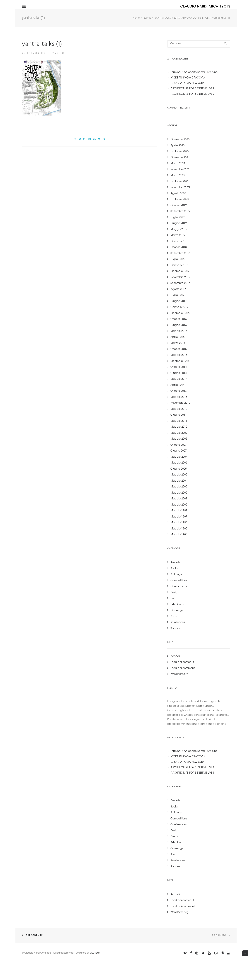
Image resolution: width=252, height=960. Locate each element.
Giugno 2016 (178, 325)
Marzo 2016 (177, 343)
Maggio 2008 (178, 439)
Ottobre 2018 (178, 247)
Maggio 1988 (178, 529)
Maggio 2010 (178, 427)
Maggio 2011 (178, 421)
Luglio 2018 (177, 259)
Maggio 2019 (178, 229)
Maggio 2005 (178, 475)
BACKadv (95, 953)
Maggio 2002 (178, 493)
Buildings (176, 574)
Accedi (175, 656)
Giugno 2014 (178, 373)
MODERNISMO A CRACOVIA (188, 78)
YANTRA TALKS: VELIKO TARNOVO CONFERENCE (181, 18)
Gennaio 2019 (179, 241)
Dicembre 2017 (179, 271)
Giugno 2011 (178, 415)
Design (174, 592)
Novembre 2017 (180, 277)
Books (174, 568)
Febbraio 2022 (179, 181)
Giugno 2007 (178, 451)
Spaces (175, 628)
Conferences (178, 586)
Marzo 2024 (177, 163)
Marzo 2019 (177, 235)
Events (147, 18)
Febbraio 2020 (179, 199)
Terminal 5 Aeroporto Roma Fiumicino (194, 72)
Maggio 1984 (178, 535)
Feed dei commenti (182, 668)
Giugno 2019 (178, 223)
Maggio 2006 (178, 463)
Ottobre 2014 (178, 367)
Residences (177, 622)
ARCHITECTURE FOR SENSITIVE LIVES (192, 89)
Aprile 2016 (177, 337)
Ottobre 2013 (178, 391)
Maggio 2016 (178, 331)
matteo (59, 53)
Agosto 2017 (178, 289)
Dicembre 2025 (179, 139)
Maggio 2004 (178, 481)
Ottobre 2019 (178, 205)
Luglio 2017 (177, 295)
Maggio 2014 (178, 379)
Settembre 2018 (180, 253)
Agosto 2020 (178, 193)
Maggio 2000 (178, 505)
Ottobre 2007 (178, 445)
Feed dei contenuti (182, 662)
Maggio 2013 (178, 397)
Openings (176, 610)
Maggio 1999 (178, 511)
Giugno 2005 (178, 469)
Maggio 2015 (178, 355)
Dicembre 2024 (179, 157)
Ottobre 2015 (178, 349)
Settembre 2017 (180, 283)
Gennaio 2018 (179, 265)
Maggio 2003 (178, 487)
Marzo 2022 (177, 175)
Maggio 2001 (178, 499)
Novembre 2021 (180, 187)
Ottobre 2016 (178, 319)
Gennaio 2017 (179, 307)
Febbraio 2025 (179, 151)
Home (136, 18)
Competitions (178, 580)
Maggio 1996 (178, 523)
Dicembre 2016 (179, 313)
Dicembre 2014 (179, 361)
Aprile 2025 (177, 145)
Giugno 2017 (178, 301)
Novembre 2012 (180, 403)
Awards (175, 562)
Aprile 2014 (177, 385)
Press (173, 616)
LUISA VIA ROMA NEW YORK (187, 83)
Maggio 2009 (178, 433)
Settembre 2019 (180, 211)
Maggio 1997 (178, 517)
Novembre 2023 (180, 169)
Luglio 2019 (177, 217)
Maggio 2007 (178, 457)
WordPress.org (179, 674)
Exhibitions (177, 604)
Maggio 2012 (178, 409)
